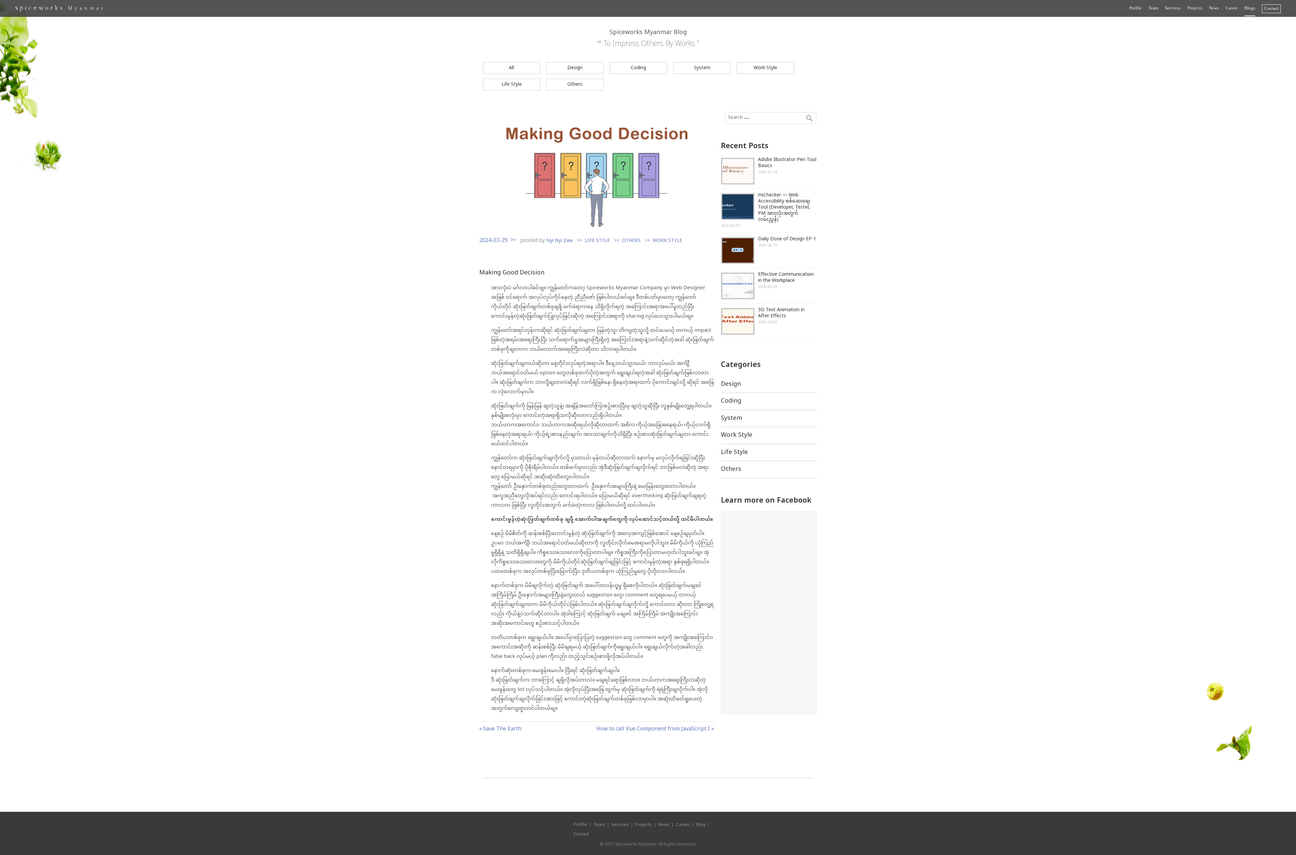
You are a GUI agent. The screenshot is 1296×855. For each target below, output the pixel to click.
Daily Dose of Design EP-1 (787, 239)
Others (575, 84)
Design (575, 68)
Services (1173, 7)
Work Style (765, 68)
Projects (1194, 7)
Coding (638, 68)
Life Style (512, 84)
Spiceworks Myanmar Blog (648, 32)
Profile (1135, 7)
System (702, 68)
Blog (700, 825)
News (1214, 7)
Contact (1271, 8)
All (511, 68)
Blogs (1250, 7)
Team (1153, 7)
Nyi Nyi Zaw (559, 241)
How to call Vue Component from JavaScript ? (653, 729)
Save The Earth (502, 729)
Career (1231, 7)
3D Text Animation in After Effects (781, 313)
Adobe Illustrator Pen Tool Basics (787, 163)
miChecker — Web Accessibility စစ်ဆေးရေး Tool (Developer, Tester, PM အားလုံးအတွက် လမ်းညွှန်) (784, 207)
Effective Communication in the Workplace (786, 277)
